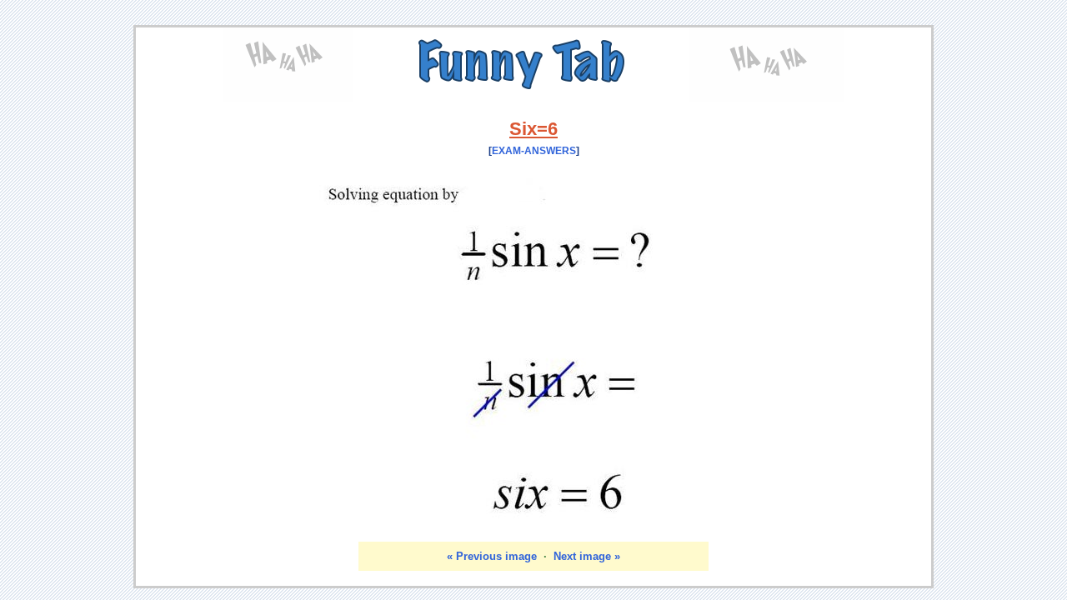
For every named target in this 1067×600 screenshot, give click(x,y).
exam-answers (534, 151)
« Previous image (492, 556)
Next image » (587, 556)
